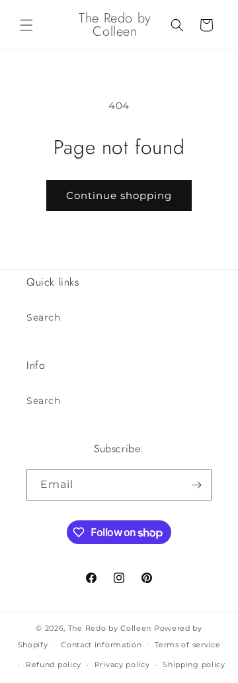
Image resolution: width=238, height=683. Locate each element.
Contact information (101, 644)
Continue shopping (119, 195)
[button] (26, 25)
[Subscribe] (196, 485)
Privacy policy (122, 664)
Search (43, 317)
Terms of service (187, 644)
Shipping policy (194, 664)
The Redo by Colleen (109, 628)
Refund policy (53, 664)
